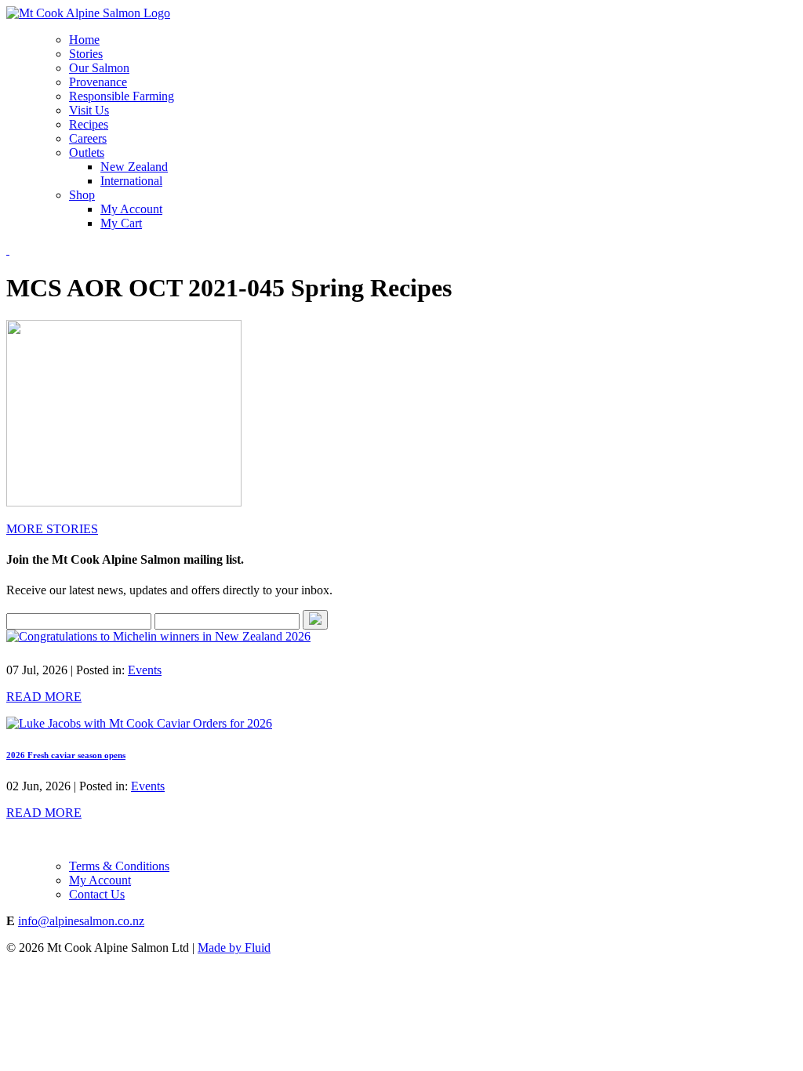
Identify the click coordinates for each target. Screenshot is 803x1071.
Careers (88, 138)
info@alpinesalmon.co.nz (81, 921)
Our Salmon (99, 67)
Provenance (98, 82)
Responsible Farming (121, 96)
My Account (131, 209)
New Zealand (134, 166)
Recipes (88, 124)
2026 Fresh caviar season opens (65, 755)
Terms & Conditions (119, 866)
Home (84, 39)
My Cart (121, 223)
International (131, 180)
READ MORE (44, 696)
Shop (82, 194)
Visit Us (89, 110)
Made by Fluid (234, 947)
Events (145, 670)
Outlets (86, 152)
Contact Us (97, 894)
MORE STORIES (52, 529)
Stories (86, 53)
